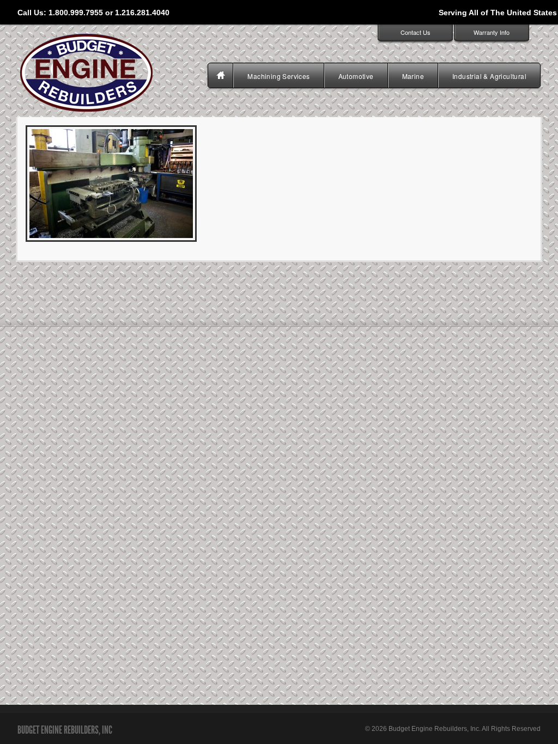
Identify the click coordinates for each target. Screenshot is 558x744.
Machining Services (278, 76)
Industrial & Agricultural (489, 76)
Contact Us (415, 32)
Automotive (356, 76)
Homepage (221, 76)
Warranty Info (492, 32)
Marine (413, 76)
